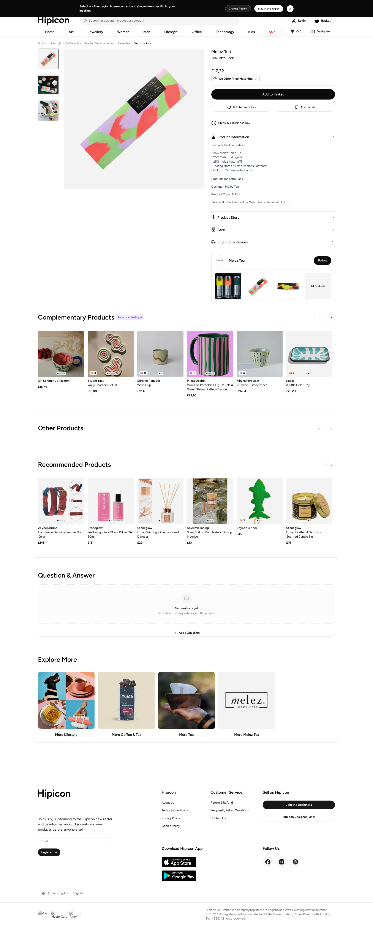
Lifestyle (171, 32)
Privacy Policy (171, 818)
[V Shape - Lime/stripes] (260, 354)
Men (146, 32)
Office (197, 32)
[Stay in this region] (290, 8)
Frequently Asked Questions (229, 810)
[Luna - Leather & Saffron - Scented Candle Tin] (309, 501)
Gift (299, 31)
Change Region (238, 8)
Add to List (308, 107)
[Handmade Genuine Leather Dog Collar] (61, 501)
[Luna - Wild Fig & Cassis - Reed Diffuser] (160, 501)
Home (50, 32)
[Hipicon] (53, 20)
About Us (168, 802)
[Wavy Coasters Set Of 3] (111, 354)
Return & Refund (221, 802)
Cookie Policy (171, 826)
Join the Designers (299, 805)
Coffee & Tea (73, 43)
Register (46, 852)
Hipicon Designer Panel (299, 817)
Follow (322, 260)
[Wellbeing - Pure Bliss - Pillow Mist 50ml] (111, 501)
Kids (251, 32)
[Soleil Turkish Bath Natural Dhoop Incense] (210, 501)
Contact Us (218, 818)
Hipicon (42, 43)
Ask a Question (189, 633)
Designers (324, 31)
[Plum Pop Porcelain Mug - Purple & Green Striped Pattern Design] (210, 354)
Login (302, 20)
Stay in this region (269, 8)
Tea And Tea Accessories (99, 43)
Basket (326, 20)
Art (71, 32)
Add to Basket (273, 94)
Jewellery (95, 32)
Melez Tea (124, 43)
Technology (225, 32)
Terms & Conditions (175, 810)
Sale (272, 32)
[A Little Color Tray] (309, 354)
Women (123, 32)
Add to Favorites (244, 107)
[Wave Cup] (160, 354)
